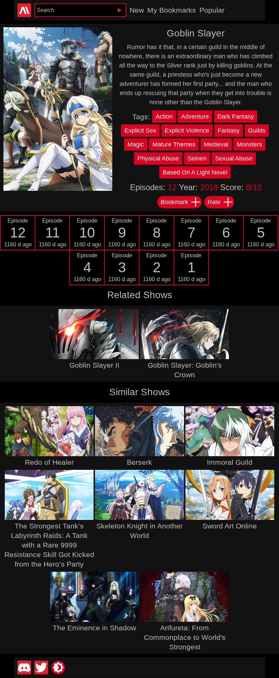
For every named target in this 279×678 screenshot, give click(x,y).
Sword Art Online (229, 526)
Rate (214, 202)
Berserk (139, 462)
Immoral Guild (229, 462)
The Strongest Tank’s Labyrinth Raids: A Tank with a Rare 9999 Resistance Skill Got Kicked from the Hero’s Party (49, 545)
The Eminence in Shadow (94, 628)
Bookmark (174, 202)
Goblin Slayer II (94, 365)
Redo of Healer (49, 462)
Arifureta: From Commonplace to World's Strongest (185, 637)
